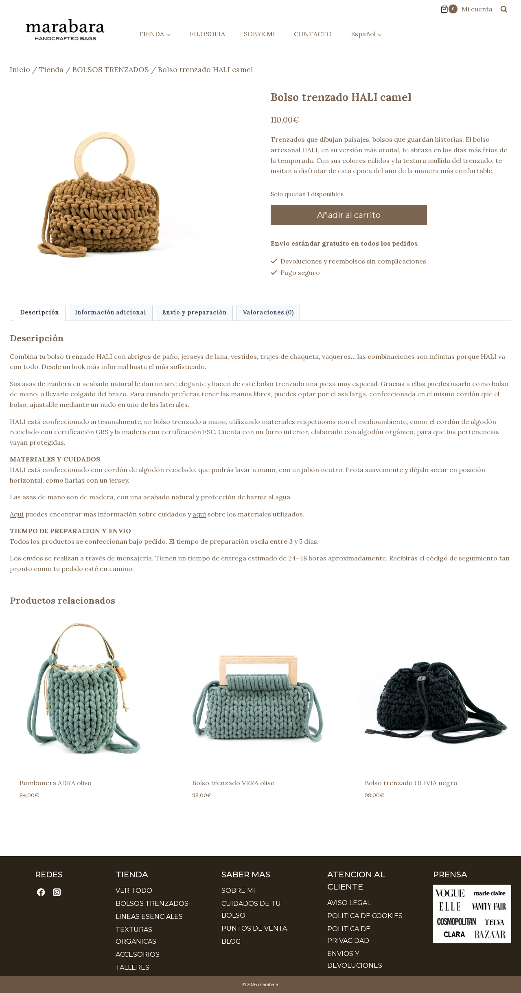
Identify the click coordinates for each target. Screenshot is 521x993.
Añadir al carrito (349, 215)
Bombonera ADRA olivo (56, 783)
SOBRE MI (259, 34)
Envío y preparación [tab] (194, 312)
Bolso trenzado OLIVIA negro (411, 783)
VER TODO (134, 890)
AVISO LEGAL (349, 903)
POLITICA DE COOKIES (365, 916)
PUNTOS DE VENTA (254, 928)
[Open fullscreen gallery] (191, 264)
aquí (199, 514)
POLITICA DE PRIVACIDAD (348, 935)
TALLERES (132, 967)
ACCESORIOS (138, 954)
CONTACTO (313, 34)
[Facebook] (41, 892)
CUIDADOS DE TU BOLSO (251, 909)
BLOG (231, 941)
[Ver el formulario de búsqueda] (504, 9)
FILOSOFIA (207, 34)
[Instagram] (56, 892)
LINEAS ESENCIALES (149, 917)
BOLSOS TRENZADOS (152, 903)
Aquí (17, 514)
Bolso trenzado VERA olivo (233, 783)
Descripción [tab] (39, 312)
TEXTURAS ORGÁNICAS (136, 935)
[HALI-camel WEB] (104, 177)
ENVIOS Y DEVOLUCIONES (354, 959)
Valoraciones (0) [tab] (268, 312)
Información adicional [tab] (110, 312)
